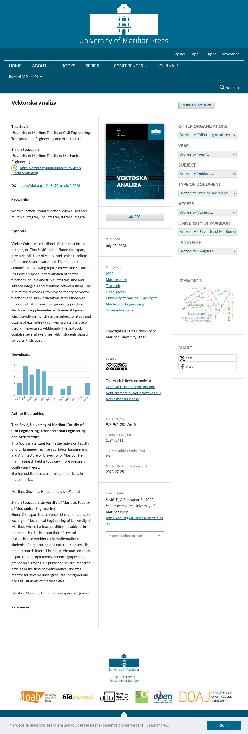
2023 (110, 274)
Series (93, 66)
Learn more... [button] (157, 725)
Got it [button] (224, 725)
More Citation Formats (126, 536)
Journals (168, 66)
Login (194, 54)
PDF (137, 217)
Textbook (113, 286)
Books (68, 66)
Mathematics (116, 280)
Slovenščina (230, 54)
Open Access (116, 292)
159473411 (114, 441)
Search (232, 87)
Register (179, 54)
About (40, 66)
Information (24, 76)
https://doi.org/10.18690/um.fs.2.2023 (49, 186)
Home (15, 66)
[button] (207, 358)
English (211, 54)
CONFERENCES (129, 66)
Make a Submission (196, 105)
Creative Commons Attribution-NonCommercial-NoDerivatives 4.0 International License (133, 393)
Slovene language (119, 310)
